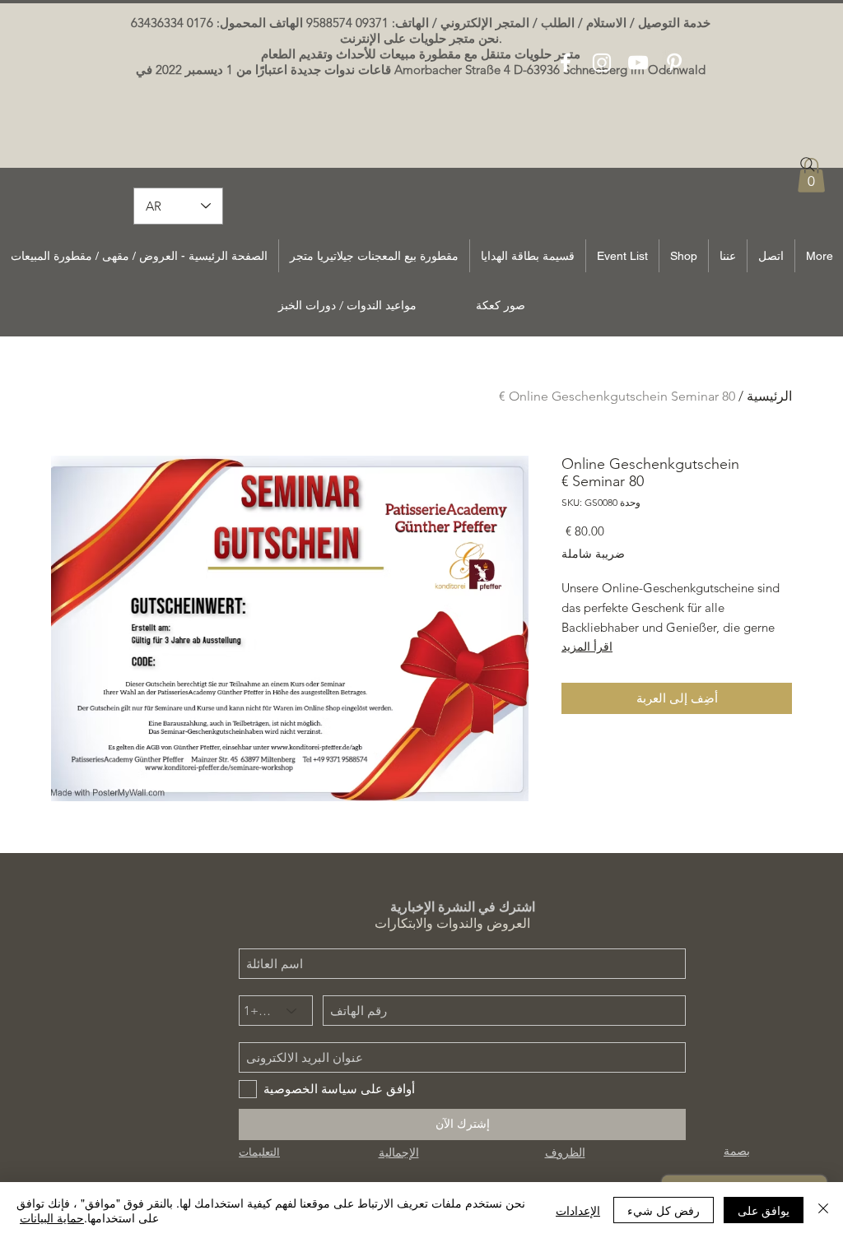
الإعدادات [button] (578, 1210)
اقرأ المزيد (586, 646)
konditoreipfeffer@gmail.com (536, 111)
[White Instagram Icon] (601, 62)
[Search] (807, 164)
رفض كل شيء (663, 1210)
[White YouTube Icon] (638, 62)
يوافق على (763, 1210)
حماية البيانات (52, 1217)
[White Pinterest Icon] (674, 62)
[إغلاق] (823, 1210)
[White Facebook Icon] (565, 62)
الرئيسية (769, 396)
